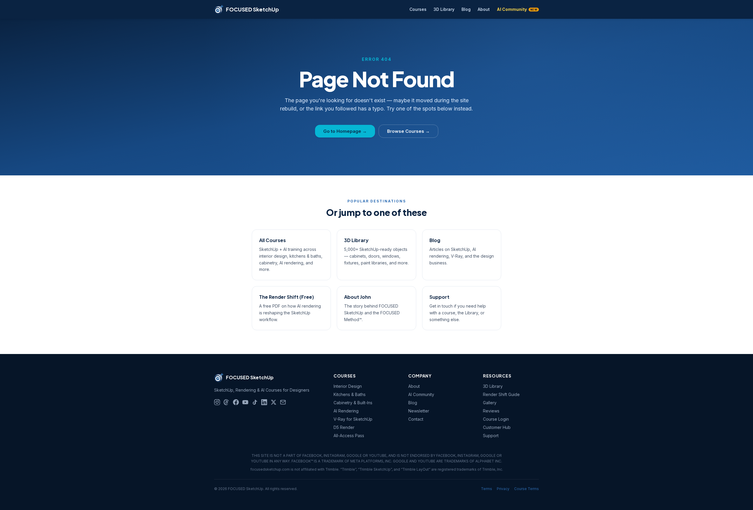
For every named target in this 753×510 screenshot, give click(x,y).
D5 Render (344, 427)
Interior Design (348, 386)
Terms (486, 488)
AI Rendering (346, 410)
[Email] (283, 402)
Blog (466, 9)
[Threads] (226, 402)
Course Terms (526, 488)
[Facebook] (236, 402)
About (484, 9)
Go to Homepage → (345, 131)
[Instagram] (217, 402)
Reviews (491, 410)
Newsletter (418, 410)
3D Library (444, 9)
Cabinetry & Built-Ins (353, 402)
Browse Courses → (408, 131)
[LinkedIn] (264, 402)
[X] (273, 402)
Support (491, 435)
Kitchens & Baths (350, 394)
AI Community (517, 9)
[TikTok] (255, 402)
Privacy (503, 488)
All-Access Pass (349, 435)
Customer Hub (497, 427)
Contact (415, 419)
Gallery (490, 402)
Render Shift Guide (501, 394)
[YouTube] (245, 402)
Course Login (496, 419)
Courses (418, 9)
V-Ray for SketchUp (353, 419)
